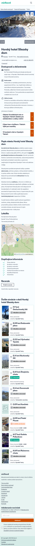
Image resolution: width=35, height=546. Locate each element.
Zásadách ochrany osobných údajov (14, 530)
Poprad (5, 56)
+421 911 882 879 (28, 60)
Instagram (4, 495)
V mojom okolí (5, 491)
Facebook (4, 493)
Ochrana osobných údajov (8, 540)
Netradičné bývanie (22, 56)
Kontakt (3, 503)
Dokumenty (4, 501)
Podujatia (4, 489)
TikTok (3, 497)
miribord (6, 2)
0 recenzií (4, 63)
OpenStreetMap (20, 254)
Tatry (28, 9)
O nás (3, 499)
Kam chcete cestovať (7, 9)
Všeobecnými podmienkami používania (15, 510)
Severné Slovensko (19, 9)
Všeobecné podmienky (7, 544)
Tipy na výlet (5, 483)
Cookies (3, 542)
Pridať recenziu (7, 285)
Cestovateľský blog (6, 487)
